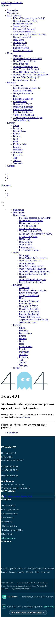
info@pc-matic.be (9, 476)
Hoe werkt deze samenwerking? (28, 612)
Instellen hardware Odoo (12, 530)
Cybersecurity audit (9, 514)
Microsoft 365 (7, 522)
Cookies (4, 588)
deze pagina (24, 417)
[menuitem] (12, 10)
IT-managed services (10, 509)
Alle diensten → (8, 538)
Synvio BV (49, 606)
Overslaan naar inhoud (12, 2)
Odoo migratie (7, 534)
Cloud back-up (7, 518)
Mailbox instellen (9, 526)
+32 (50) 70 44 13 (9, 466)
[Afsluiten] (2, 205)
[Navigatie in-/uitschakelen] (2, 202)
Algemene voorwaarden (21, 588)
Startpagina (12, 432)
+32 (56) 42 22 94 (9, 470)
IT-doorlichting (8, 505)
